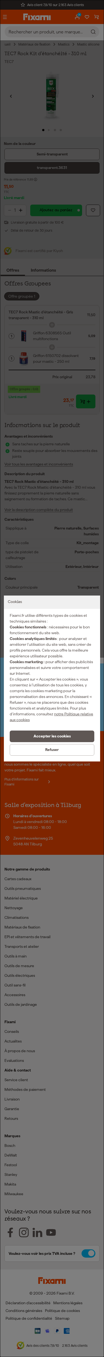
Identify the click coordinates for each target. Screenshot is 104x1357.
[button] (52, 736)
